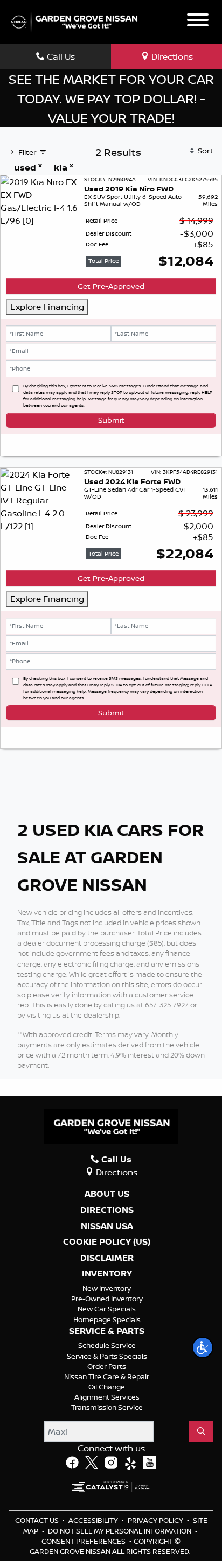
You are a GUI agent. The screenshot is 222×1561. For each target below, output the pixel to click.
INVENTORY (107, 1274)
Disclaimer (107, 1258)
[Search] (201, 1431)
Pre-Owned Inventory (107, 1298)
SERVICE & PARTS (106, 1331)
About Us (107, 1194)
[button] (202, 1347)
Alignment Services (107, 1397)
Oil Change (106, 1387)
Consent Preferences (83, 1541)
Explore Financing (47, 307)
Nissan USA (107, 1226)
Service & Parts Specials (107, 1356)
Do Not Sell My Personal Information (120, 1531)
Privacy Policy (156, 1520)
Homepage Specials (107, 1319)
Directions (107, 1210)
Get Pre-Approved (111, 286)
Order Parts (106, 1366)
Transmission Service (107, 1407)
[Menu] (198, 21)
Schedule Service (107, 1345)
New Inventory (106, 1288)
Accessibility (94, 1520)
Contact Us (37, 1520)
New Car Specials (107, 1309)
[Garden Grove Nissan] (74, 21)
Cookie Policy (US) (106, 1242)
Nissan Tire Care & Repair (106, 1376)
